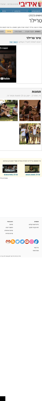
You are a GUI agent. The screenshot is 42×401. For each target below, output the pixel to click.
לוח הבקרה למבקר (34, 227)
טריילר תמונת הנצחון (33, 174)
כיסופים (39, 15)
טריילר (9, 31)
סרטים (11, 224)
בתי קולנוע (17, 11)
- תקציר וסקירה (32, 31)
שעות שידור (18, 31)
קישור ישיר (13, 42)
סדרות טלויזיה (9, 233)
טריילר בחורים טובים (11, 174)
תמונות (36, 92)
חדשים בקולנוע (36, 11)
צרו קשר (36, 247)
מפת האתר (36, 250)
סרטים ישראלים (9, 230)
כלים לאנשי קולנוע (34, 224)
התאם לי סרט (9, 227)
